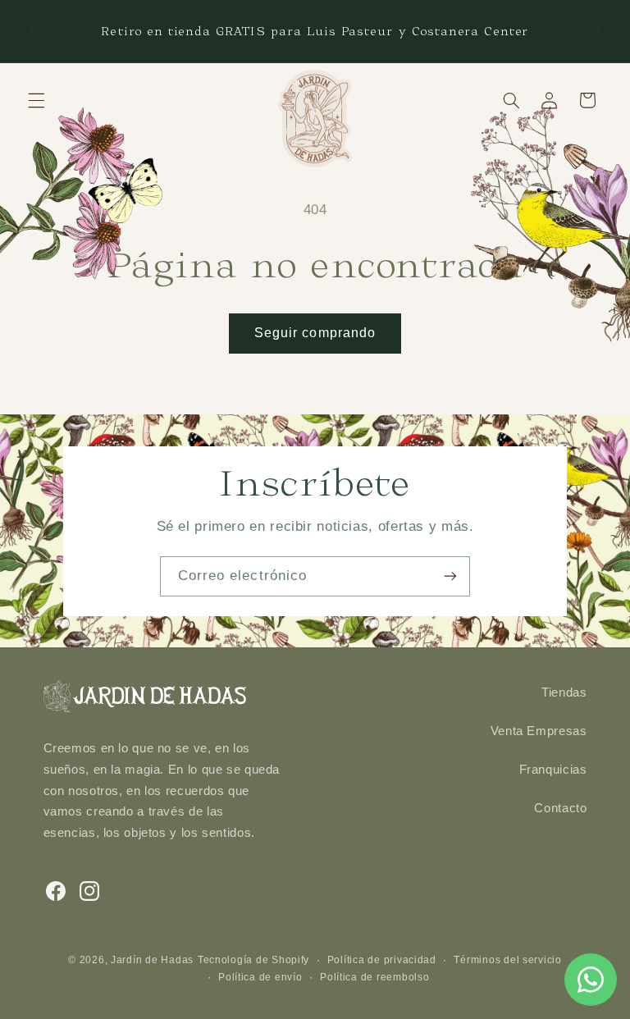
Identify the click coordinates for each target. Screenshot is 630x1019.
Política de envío (260, 977)
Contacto (560, 808)
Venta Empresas (539, 731)
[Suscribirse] (450, 576)
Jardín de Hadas (152, 960)
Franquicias (553, 769)
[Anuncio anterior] (33, 31)
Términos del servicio (507, 960)
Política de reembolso (374, 977)
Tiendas (564, 692)
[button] (36, 100)
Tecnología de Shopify (253, 960)
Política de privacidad (381, 960)
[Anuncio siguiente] (597, 31)
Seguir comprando (315, 333)
